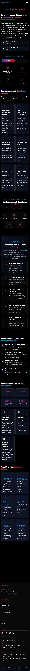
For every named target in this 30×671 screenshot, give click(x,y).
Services (9, 669)
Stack (14, 668)
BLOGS (3, 621)
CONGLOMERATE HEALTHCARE (9, 594)
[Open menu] (27, 2)
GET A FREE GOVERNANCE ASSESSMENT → (15, 570)
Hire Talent (8, 60)
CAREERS (3, 623)
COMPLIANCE (4, 610)
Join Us (22, 60)
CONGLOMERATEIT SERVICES (8, 591)
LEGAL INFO (4, 607)
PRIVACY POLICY (5, 602)
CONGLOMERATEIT (6, 589)
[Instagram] (10, 633)
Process (20, 669)
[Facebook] (6, 633)
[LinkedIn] (2, 633)
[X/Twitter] (13, 633)
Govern (3, 669)
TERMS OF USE (5, 605)
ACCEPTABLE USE (5, 612)
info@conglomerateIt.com (9, 640)
